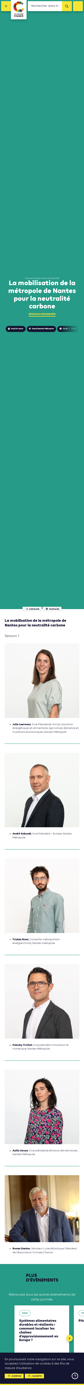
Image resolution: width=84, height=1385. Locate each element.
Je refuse (16, 1376)
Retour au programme (42, 314)
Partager (34, 609)
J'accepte (37, 1376)
